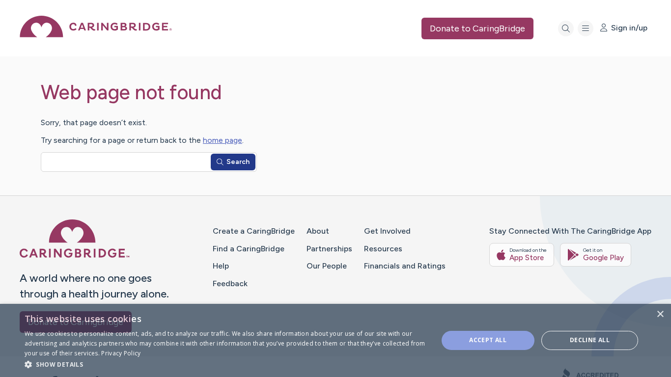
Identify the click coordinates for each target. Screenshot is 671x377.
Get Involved (387, 231)
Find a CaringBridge (248, 248)
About (318, 231)
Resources (383, 248)
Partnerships (329, 248)
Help (221, 265)
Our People (327, 265)
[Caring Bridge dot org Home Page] (96, 34)
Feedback (230, 283)
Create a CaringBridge (254, 231)
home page (222, 140)
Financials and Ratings (405, 265)
